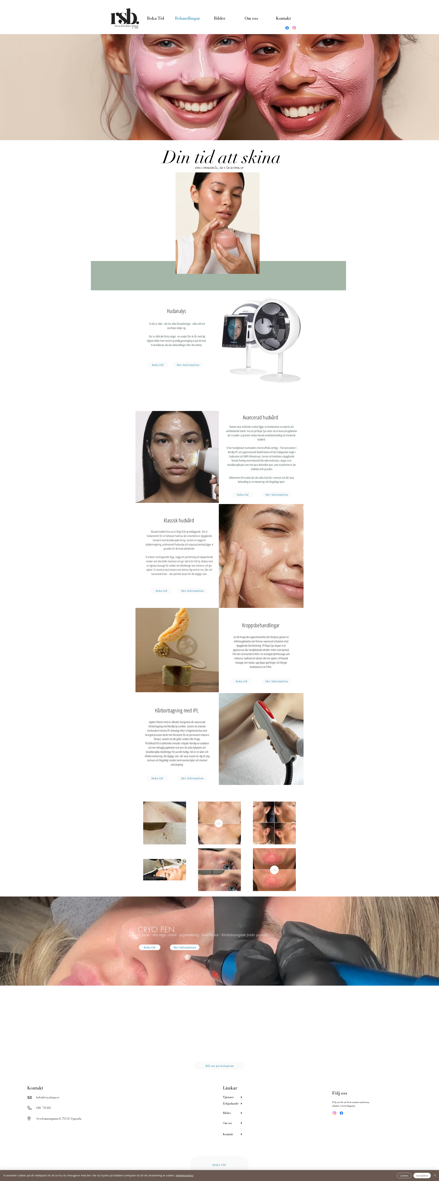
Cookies (404, 1175)
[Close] (435, 1175)
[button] (261, 571)
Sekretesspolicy (184, 1175)
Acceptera (422, 1175)
